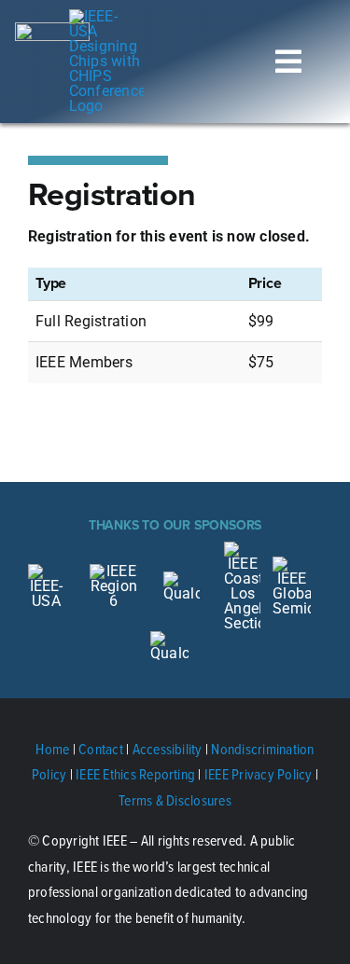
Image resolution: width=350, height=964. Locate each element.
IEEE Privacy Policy (258, 774)
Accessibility (168, 748)
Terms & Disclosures (175, 800)
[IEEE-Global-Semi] (292, 563)
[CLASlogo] (242, 549)
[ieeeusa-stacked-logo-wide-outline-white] (52, 29)
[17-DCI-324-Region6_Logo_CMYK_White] (114, 571)
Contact (100, 748)
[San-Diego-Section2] (181, 578)
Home (52, 748)
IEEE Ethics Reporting (135, 774)
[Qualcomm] (169, 638)
